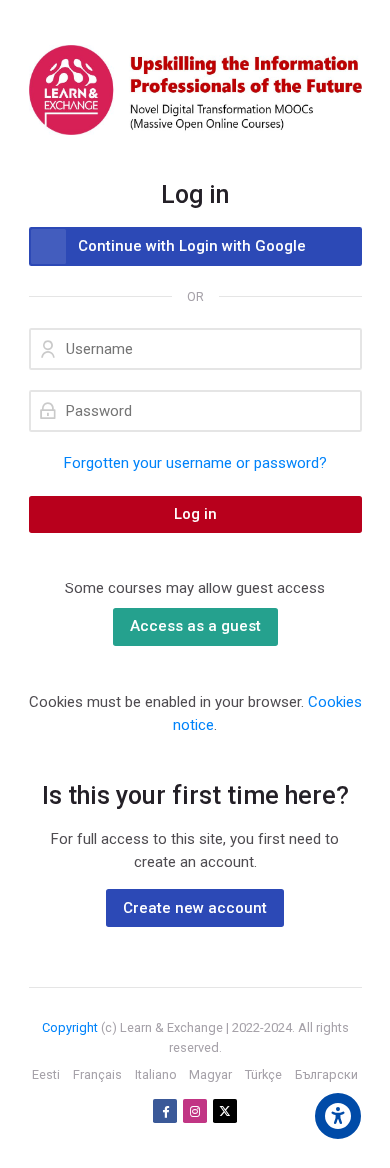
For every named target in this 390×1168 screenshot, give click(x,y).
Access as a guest (195, 626)
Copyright (70, 1027)
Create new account (195, 908)
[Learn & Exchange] (195, 90)
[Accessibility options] (338, 1116)
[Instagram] (195, 1111)
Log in (195, 514)
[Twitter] (225, 1111)
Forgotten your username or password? (195, 463)
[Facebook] (165, 1111)
